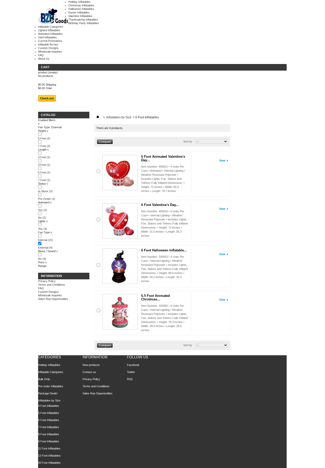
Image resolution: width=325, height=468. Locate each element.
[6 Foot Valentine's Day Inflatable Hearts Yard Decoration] (120, 220)
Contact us (89, 372)
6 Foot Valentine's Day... (160, 205)
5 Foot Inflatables (48, 412)
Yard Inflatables (47, 37)
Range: (42, 265)
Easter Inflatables (79, 12)
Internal (45, 239)
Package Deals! (48, 393)
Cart (45, 67)
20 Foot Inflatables (49, 462)
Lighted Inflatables (49, 30)
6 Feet (44, 138)
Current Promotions (50, 40)
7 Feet (44, 146)
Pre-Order (46, 198)
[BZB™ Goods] (53, 16)
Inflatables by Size (119, 117)
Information (51, 276)
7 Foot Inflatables (48, 427)
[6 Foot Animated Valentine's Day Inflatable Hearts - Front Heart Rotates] (120, 172)
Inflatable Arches (48, 44)
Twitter (131, 372)
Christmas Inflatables (81, 5)
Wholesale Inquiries (50, 51)
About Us (44, 58)
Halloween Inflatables (81, 8)
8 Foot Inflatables (48, 434)
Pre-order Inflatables (50, 386)
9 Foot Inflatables (48, 441)
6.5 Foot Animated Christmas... (155, 297)
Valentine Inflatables (80, 16)
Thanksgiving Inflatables (83, 19)
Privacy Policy (47, 281)
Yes (42, 210)
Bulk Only (44, 379)
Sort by (187, 141)
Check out (47, 98)
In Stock (45, 191)
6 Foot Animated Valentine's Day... (163, 158)
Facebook (133, 364)
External (45, 247)
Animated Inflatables (50, 33)
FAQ (41, 55)
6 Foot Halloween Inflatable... (164, 250)
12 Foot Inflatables (49, 455)
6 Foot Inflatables (48, 420)
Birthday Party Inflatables (83, 23)
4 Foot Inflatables (48, 405)
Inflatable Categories (50, 26)
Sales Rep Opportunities (53, 298)
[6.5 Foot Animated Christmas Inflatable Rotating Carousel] (120, 311)
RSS (130, 379)
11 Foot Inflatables (49, 448)
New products (91, 364)
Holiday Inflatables (79, 1)
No (42, 217)
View (222, 160)
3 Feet (44, 157)
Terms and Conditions (51, 284)
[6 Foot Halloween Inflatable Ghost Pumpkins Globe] (120, 266)
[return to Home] (97, 117)
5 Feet (44, 172)
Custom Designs (48, 48)
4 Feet (44, 164)
